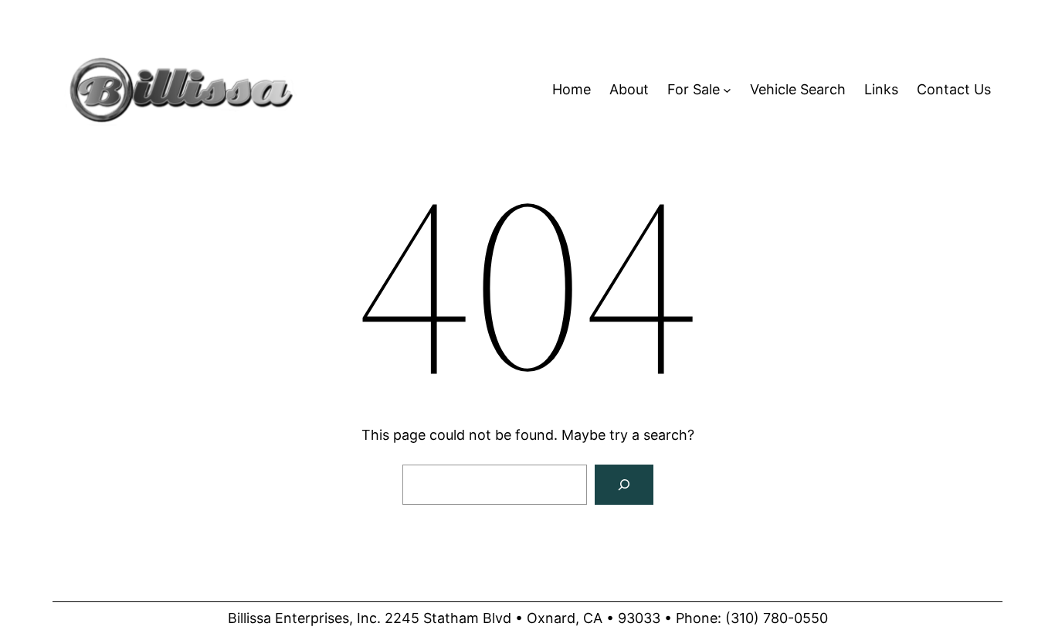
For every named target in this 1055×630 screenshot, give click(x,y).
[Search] (624, 485)
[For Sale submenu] (727, 90)
